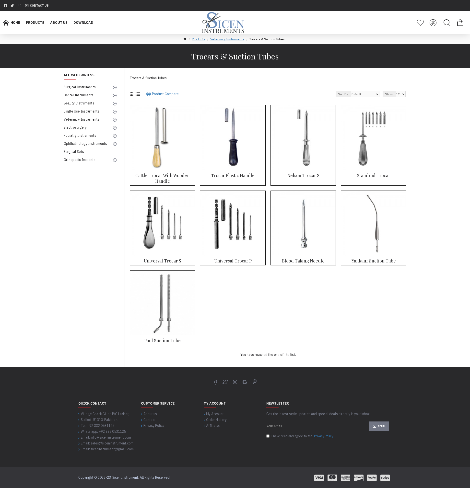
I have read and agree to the (302, 436)
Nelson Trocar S (303, 175)
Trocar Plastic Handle (233, 175)
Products (198, 39)
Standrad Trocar (373, 175)
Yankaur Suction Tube (374, 261)
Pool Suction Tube (162, 340)
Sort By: (343, 94)
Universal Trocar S (162, 261)
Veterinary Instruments (227, 39)
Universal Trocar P (233, 261)
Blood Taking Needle (303, 261)
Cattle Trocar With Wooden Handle (162, 178)
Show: (389, 94)
